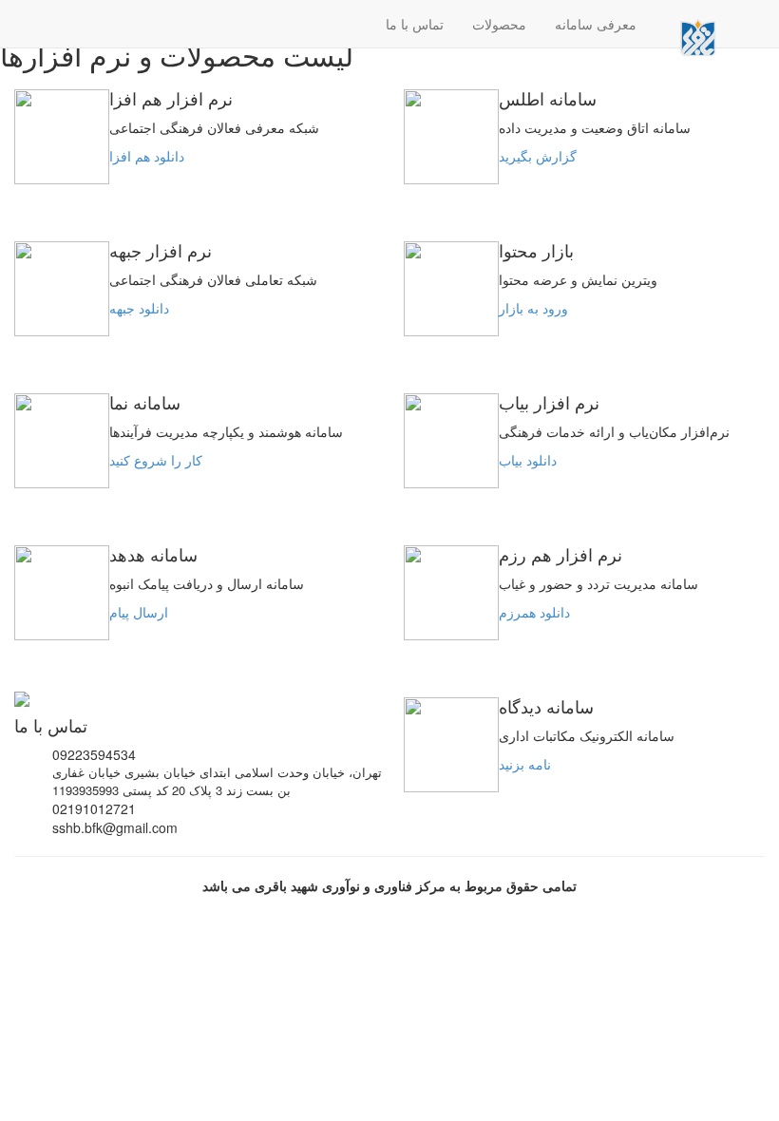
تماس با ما (415, 23)
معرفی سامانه (595, 23)
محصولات (499, 23)
